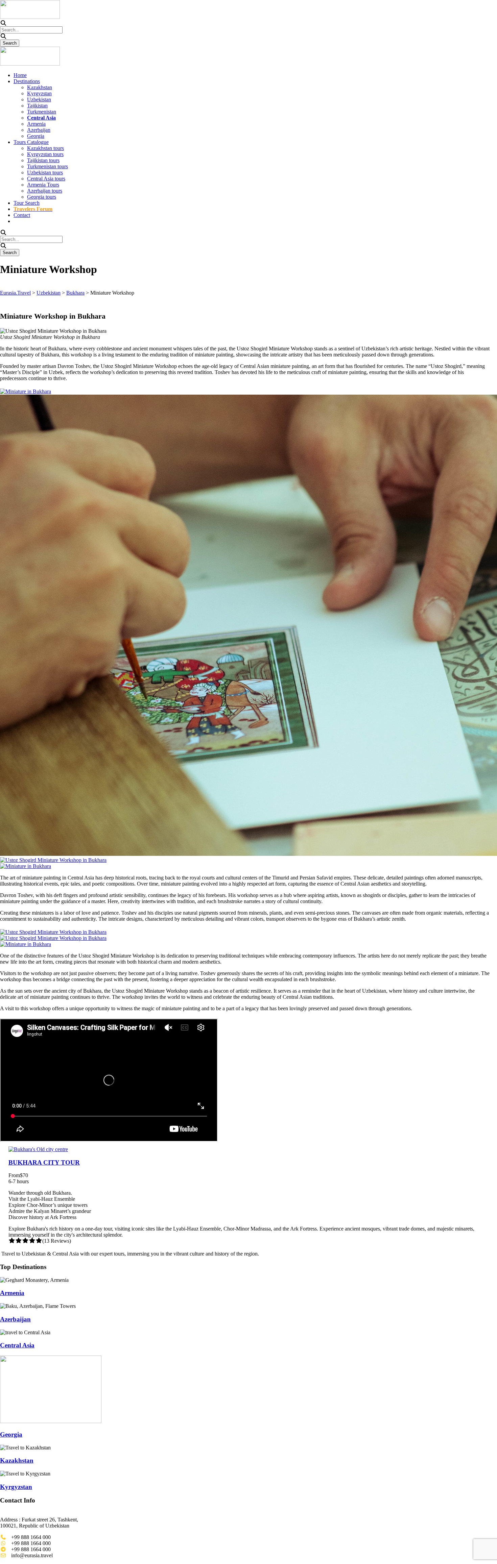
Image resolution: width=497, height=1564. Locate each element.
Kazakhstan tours (45, 148)
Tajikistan (37, 105)
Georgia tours (41, 197)
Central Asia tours (46, 178)
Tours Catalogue (31, 142)
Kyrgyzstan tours (45, 154)
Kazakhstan (39, 87)
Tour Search (27, 203)
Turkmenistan (41, 112)
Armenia (36, 124)
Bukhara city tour (44, 1162)
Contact (22, 215)
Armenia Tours (43, 185)
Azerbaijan (38, 130)
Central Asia (17, 1345)
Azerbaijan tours (44, 191)
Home (20, 75)
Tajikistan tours (43, 160)
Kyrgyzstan (39, 93)
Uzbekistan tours (45, 172)
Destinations (27, 81)
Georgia (35, 136)
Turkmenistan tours (47, 166)
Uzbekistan (39, 99)
